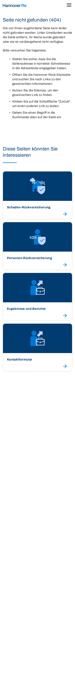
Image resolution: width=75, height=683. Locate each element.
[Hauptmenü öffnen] (69, 5)
